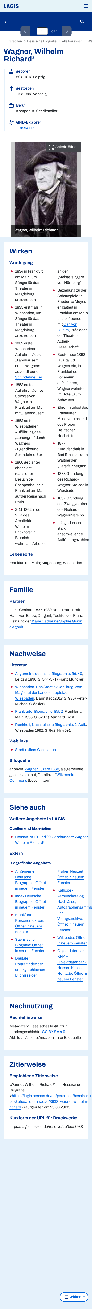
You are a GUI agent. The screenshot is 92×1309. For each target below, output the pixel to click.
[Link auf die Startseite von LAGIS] (27, 6)
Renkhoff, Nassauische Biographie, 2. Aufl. (50, 725)
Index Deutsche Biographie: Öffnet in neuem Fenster (30, 901)
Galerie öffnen (66, 147)
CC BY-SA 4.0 (53, 1032)
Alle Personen (72, 41)
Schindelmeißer (28, 377)
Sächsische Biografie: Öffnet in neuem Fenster (29, 945)
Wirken (75, 1297)
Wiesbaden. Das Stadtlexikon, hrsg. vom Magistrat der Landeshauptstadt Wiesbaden (48, 692)
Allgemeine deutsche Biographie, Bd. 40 (48, 674)
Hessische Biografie (42, 41)
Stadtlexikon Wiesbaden (35, 750)
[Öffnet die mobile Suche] (82, 21)
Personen (15, 41)
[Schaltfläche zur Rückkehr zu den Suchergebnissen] (6, 21)
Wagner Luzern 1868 (42, 769)
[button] (86, 6)
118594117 (25, 128)
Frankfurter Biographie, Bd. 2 (39, 711)
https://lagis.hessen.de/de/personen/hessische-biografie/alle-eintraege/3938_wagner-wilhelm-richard (50, 1101)
